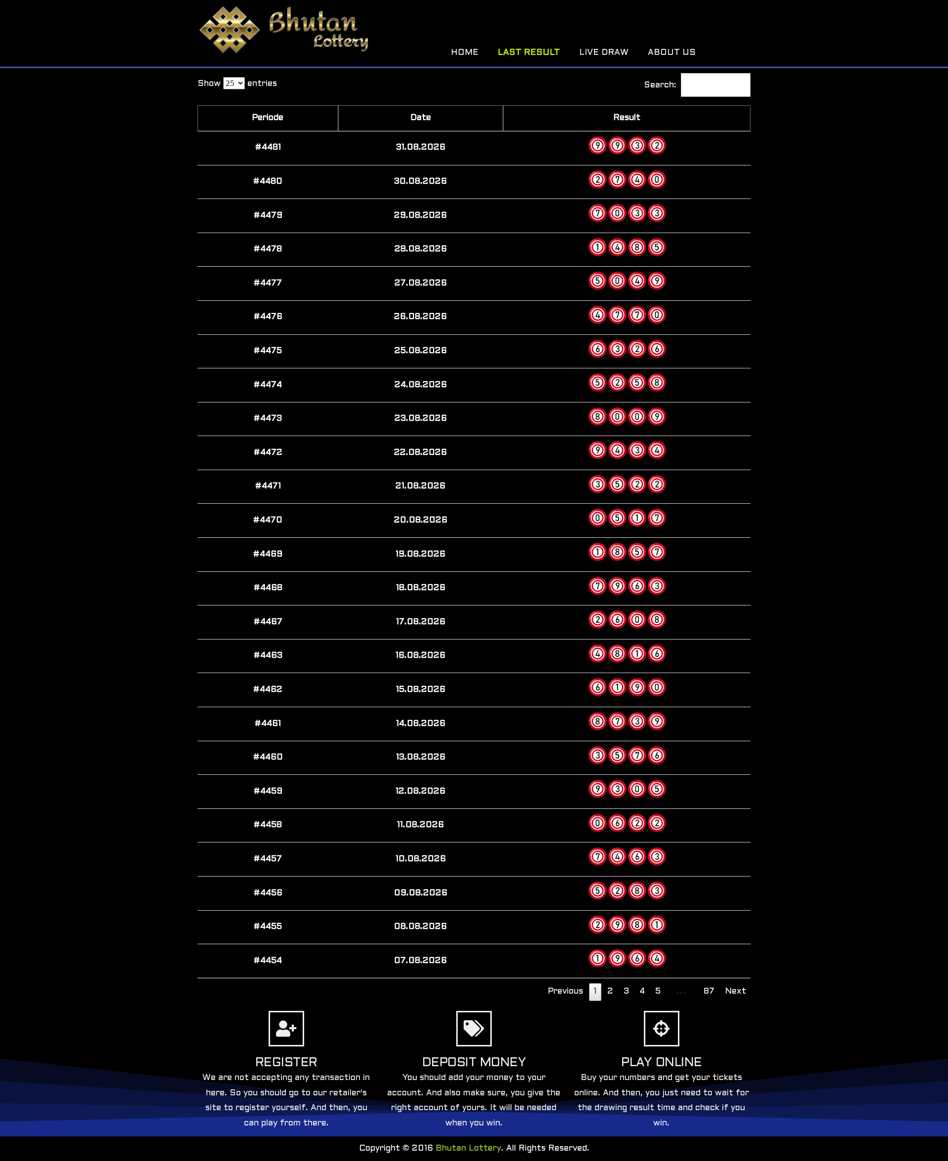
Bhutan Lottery (468, 1149)
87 (709, 992)
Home (464, 53)
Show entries (237, 84)
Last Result (529, 53)
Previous (565, 992)
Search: (660, 85)
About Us (672, 53)
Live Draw (604, 53)
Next (735, 992)
